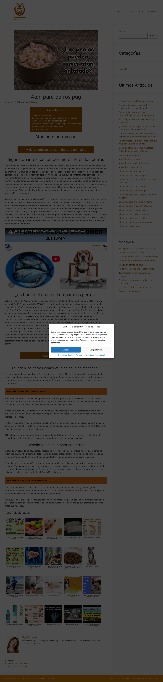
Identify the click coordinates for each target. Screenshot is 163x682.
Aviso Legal (100, 355)
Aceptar (65, 350)
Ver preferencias (97, 350)
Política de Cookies (66, 355)
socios (97, 334)
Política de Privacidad (85, 355)
